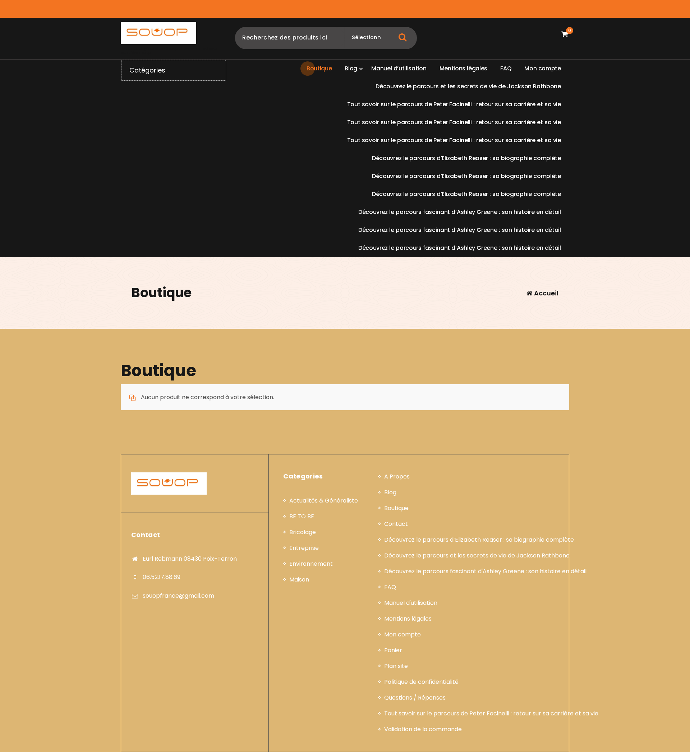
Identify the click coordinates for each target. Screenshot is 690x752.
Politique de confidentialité (421, 682)
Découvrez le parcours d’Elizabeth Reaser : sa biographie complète (479, 540)
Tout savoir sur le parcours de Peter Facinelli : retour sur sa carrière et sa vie (491, 713)
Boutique (396, 508)
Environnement (311, 564)
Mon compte (402, 634)
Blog (390, 492)
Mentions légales (408, 619)
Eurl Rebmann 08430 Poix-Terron (190, 559)
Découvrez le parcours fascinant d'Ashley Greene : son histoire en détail (485, 571)
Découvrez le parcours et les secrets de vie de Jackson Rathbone (477, 555)
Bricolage (302, 532)
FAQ (390, 587)
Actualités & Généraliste (323, 500)
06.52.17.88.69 (161, 577)
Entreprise (304, 548)
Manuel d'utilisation (410, 603)
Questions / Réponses (415, 697)
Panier (393, 650)
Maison (299, 579)
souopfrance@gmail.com (178, 596)
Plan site (396, 666)
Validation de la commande (423, 729)
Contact (396, 524)
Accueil (545, 293)
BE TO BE (301, 516)
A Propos (397, 476)
